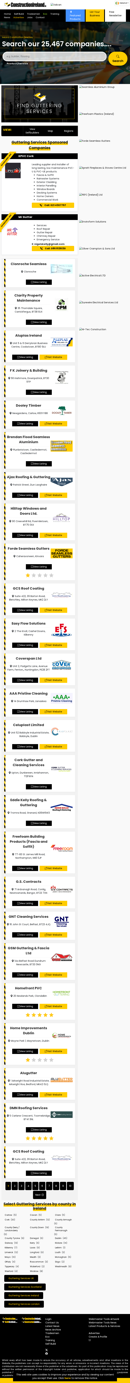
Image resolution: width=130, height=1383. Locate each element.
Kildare (58, 1242)
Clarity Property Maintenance (28, 298)
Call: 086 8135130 (55, 248)
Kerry (32, 1242)
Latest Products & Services (104, 1326)
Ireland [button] (123, 3)
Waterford (35, 1266)
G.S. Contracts (28, 881)
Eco (45, 13)
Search (117, 61)
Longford (34, 1252)
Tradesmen (33, 13)
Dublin (58, 1238)
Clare (58, 1215)
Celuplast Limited (28, 725)
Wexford (9, 1271)
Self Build (19, 13)
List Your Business (95, 13)
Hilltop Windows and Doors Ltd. (29, 511)
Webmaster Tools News (102, 1322)
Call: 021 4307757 (55, 205)
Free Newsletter (115, 13)
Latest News (52, 1326)
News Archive (53, 1329)
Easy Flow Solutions (29, 623)
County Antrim (37, 1219)
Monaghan (61, 1257)
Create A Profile (98, 1336)
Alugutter (28, 1073)
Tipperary (9, 1266)
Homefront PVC (28, 988)
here (67, 1378)
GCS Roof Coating (28, 588)
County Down (37, 1227)
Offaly (8, 1261)
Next (38, 1195)
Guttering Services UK (21, 1278)
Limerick (9, 1252)
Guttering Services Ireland (23, 1295)
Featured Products (75, 17)
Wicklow (34, 1271)
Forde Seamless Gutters (28, 548)
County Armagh (63, 1219)
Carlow (8, 1215)
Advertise (18, 17)
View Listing (40, 282)
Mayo (7, 1257)
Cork (7, 1219)
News (7, 17)
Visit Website (54, 357)
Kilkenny (9, 1247)
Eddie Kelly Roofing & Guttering (28, 802)
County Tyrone (12, 1238)
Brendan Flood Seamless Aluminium (28, 439)
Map (50, 131)
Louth (58, 1252)
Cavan (33, 1215)
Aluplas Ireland (28, 335)
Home (7, 13)
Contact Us (52, 1322)
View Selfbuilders (32, 130)
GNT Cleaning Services (28, 916)
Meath (33, 1257)
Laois (32, 1247)
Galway (9, 1242)
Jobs (29, 17)
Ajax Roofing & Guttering (28, 477)
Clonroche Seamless (29, 264)
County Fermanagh (61, 1229)
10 (70, 1186)
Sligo (57, 1261)
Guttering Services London (24, 1304)
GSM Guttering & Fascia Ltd (28, 950)
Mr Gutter (25, 217)
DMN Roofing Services (29, 1108)
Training (54, 13)
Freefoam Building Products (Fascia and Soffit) (28, 841)
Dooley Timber (28, 405)
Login (48, 1319)
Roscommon (37, 1261)
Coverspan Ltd (28, 658)
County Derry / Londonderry (12, 1229)
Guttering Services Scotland (24, 1287)
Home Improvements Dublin (28, 1030)
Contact (40, 17)
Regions (68, 131)
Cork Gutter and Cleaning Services (28, 762)
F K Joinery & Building (28, 370)
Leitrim (58, 1247)
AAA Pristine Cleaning (28, 693)
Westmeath (61, 1266)
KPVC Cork (26, 156)
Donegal (34, 1238)
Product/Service (17, 63)
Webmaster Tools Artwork (104, 1319)
